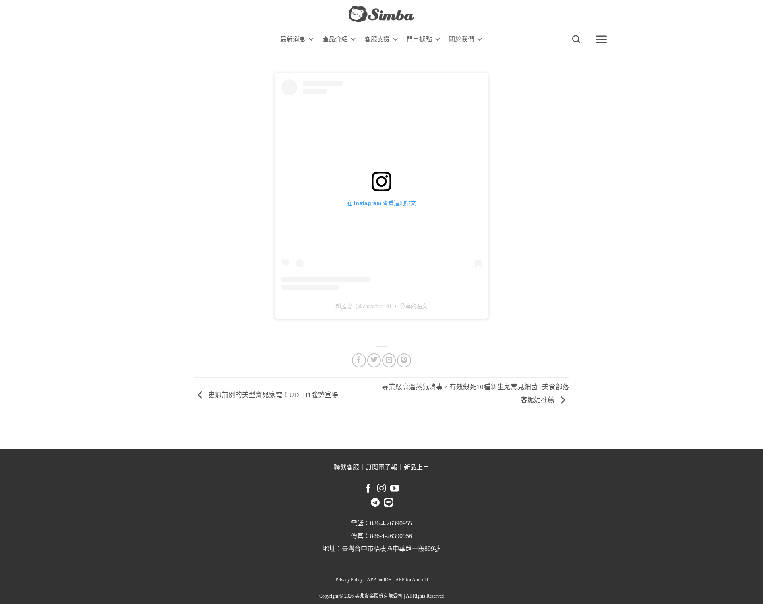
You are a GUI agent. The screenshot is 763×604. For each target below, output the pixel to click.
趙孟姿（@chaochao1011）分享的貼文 (381, 306)
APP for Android (411, 580)
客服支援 (377, 39)
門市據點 (419, 39)
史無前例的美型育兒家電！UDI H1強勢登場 (272, 394)
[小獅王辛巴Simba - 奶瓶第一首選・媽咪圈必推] (381, 14)
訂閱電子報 (381, 467)
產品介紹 (335, 39)
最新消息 (293, 39)
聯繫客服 (346, 467)
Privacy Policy (349, 580)
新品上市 (416, 467)
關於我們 (461, 39)
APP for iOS (379, 580)
